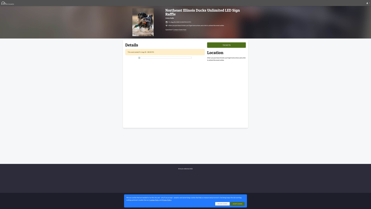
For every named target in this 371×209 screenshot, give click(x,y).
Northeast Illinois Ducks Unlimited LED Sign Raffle (202, 12)
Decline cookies (222, 204)
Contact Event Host (179, 29)
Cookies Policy (154, 200)
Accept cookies (237, 204)
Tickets (227, 45)
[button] (368, 3)
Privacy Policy (166, 200)
